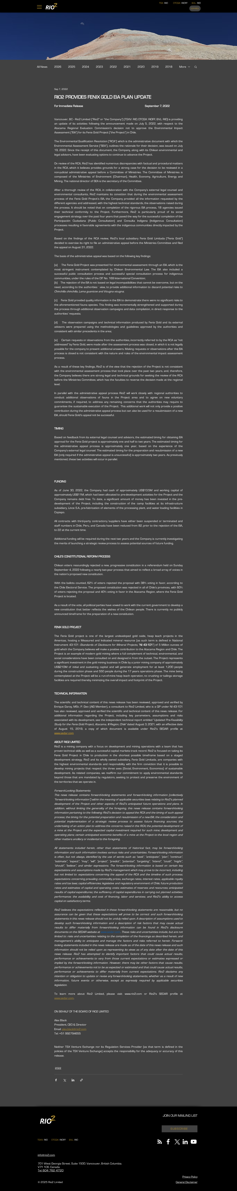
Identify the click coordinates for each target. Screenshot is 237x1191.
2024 (85, 66)
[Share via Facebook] (56, 1080)
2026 (57, 66)
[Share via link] (81, 1080)
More (182, 66)
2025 (71, 66)
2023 (99, 66)
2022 (113, 66)
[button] (39, 7)
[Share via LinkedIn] (73, 1080)
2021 (127, 66)
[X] (176, 1141)
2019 (154, 66)
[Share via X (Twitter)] (64, 1080)
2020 (141, 66)
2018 (168, 66)
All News (42, 66)
